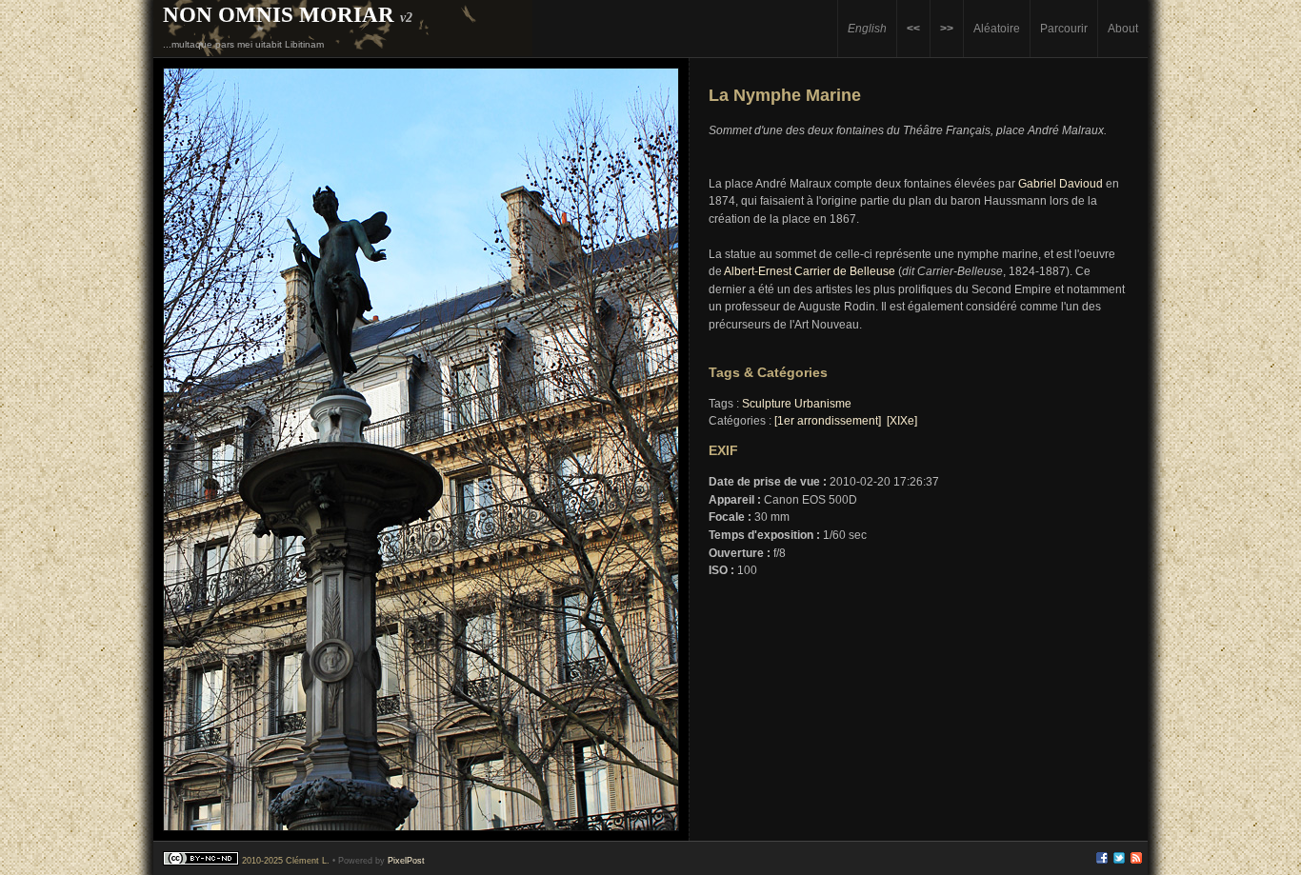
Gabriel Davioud (1060, 183)
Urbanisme (822, 403)
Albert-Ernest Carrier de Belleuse (809, 271)
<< (913, 28)
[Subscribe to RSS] (1136, 860)
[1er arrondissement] (827, 421)
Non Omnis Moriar (278, 14)
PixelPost (406, 860)
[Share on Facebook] (1102, 860)
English (867, 28)
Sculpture (766, 403)
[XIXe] (902, 421)
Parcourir (1064, 28)
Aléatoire (996, 28)
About (1123, 28)
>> (946, 28)
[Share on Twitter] (1119, 860)
